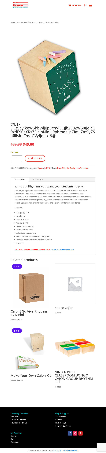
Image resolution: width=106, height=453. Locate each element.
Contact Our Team (63, 426)
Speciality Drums (29, 22)
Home (13, 22)
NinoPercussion (82, 168)
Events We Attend (18, 419)
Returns (58, 419)
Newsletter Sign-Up (19, 423)
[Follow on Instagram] (75, 433)
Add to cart (35, 158)
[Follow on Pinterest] (80, 433)
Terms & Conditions (69, 450)
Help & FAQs (60, 423)
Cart (12, 439)
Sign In (13, 436)
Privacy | (57, 450)
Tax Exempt (60, 416)
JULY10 (47, 168)
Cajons (40, 22)
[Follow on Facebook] (70, 433)
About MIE (15, 416)
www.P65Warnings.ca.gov (63, 249)
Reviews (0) (38, 179)
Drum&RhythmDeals (66, 168)
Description (20, 179)
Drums (19, 22)
